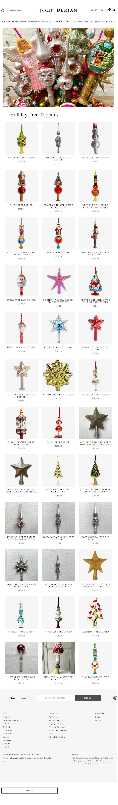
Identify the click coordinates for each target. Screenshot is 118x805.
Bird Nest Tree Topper (21, 158)
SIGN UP (87, 698)
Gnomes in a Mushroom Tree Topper (58, 678)
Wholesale (7, 727)
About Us (6, 717)
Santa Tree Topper (21, 205)
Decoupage (5, 21)
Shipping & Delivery (56, 724)
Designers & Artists (108, 21)
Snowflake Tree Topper (58, 347)
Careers (6, 737)
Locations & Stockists (11, 720)
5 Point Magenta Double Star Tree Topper (58, 301)
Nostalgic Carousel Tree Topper (58, 538)
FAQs (51, 734)
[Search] (114, 10)
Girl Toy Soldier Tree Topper (95, 678)
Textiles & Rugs (46, 21)
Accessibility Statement (57, 730)
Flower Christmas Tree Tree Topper (58, 206)
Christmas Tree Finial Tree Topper (58, 491)
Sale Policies (53, 717)
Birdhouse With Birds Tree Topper (95, 254)
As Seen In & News (14, 10)
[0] (108, 10)
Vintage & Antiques (62, 21)
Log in (97, 717)
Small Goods (77, 21)
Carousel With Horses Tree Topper (21, 443)
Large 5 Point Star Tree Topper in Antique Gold (95, 586)
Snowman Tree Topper (95, 158)
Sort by (29, 790)
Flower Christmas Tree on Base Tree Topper (95, 301)
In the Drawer (8, 747)
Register (98, 720)
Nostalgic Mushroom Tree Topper (21, 678)
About (94, 10)
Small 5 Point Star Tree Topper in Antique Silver (21, 491)
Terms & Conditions (56, 720)
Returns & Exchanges (57, 727)
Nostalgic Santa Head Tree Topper (95, 538)
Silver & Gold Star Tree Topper (21, 396)
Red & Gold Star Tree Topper (95, 348)
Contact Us (7, 734)
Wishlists (6, 744)
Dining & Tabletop (18, 21)
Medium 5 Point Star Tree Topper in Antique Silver (95, 443)
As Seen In (7, 740)
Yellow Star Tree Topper (58, 395)
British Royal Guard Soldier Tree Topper (95, 206)
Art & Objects (33, 21)
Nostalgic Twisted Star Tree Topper (21, 586)
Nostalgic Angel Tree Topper (58, 159)
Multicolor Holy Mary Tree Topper (21, 254)
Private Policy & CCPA (57, 737)
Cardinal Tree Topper (95, 632)
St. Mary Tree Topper (21, 632)
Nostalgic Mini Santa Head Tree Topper (58, 586)
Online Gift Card (9, 724)
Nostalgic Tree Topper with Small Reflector (21, 538)
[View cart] (102, 10)
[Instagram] (2, 10)
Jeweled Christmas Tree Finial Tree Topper (95, 491)
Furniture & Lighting (91, 21)
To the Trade (7, 730)
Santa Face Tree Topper (21, 300)
